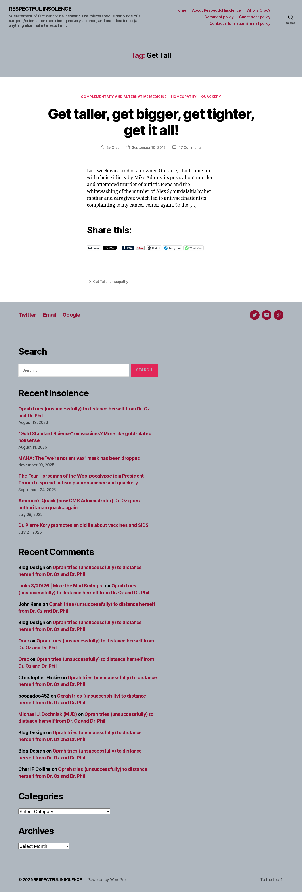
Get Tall (99, 281)
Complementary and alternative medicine (124, 97)
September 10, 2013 (149, 147)
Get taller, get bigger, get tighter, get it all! (151, 121)
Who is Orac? (258, 10)
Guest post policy (254, 17)
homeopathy (117, 281)
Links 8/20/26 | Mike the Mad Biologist (61, 586)
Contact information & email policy (240, 23)
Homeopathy (184, 97)
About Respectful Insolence (216, 10)
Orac (115, 147)
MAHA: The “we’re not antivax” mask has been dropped (79, 458)
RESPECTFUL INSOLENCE (40, 8)
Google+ (73, 315)
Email (49, 315)
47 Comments (189, 147)
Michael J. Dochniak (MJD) (47, 714)
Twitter (27, 315)
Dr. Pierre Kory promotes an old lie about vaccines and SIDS (83, 525)
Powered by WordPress (108, 879)
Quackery (211, 97)
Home (181, 10)
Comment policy (218, 17)
